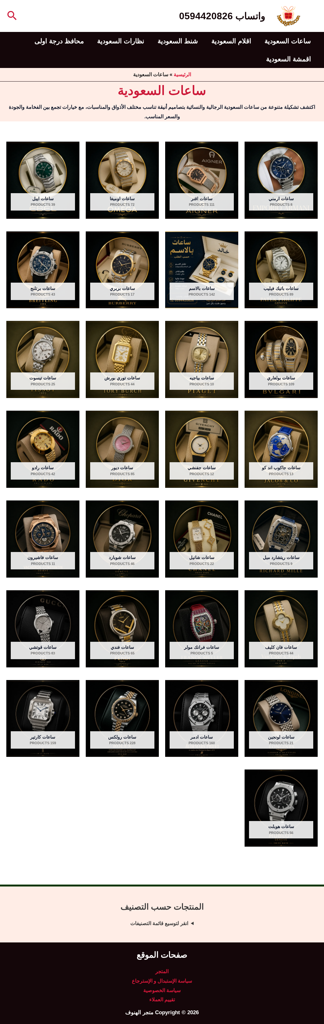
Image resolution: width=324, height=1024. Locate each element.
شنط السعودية (178, 41)
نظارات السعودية (120, 41)
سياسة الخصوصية (162, 990)
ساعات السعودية (288, 41)
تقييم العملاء (162, 999)
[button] (11, 16)
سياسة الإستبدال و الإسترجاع (162, 981)
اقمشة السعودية (288, 59)
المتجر (162, 971)
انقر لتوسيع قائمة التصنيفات (159, 923)
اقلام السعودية (231, 41)
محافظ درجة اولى (59, 41)
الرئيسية (182, 74)
